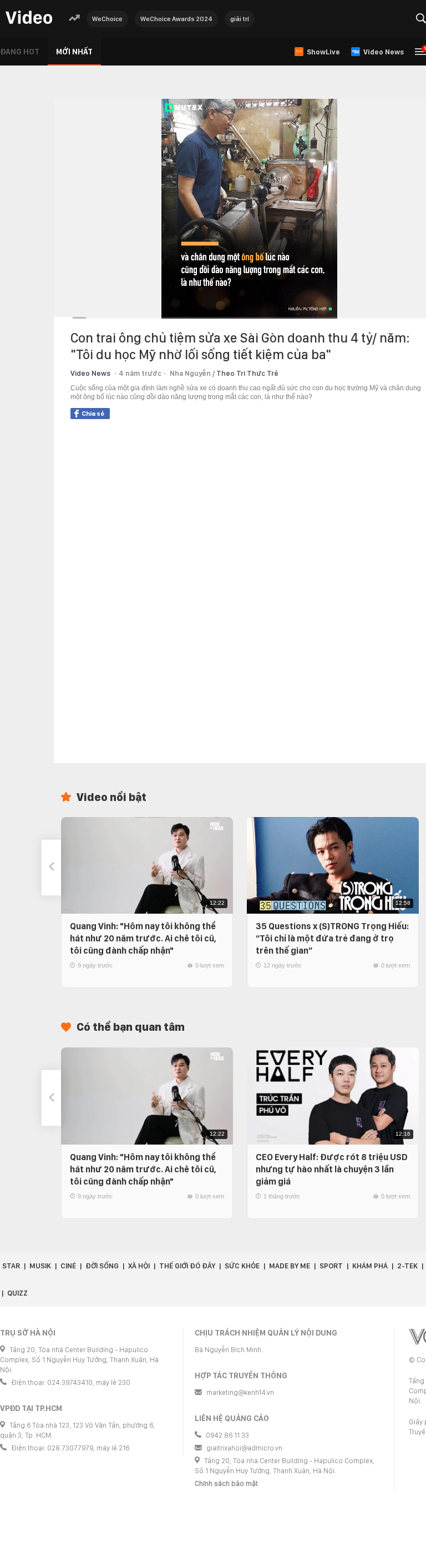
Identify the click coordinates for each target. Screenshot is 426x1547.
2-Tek (407, 1266)
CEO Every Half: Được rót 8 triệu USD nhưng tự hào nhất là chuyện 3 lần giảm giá (332, 1169)
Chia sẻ (93, 413)
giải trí (239, 19)
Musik (40, 1266)
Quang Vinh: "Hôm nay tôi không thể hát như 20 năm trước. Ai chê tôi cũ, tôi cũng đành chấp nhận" (143, 938)
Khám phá (370, 1266)
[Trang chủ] (29, 18)
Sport (331, 1266)
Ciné (68, 1266)
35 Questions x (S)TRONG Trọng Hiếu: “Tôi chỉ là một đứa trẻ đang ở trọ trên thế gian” (332, 938)
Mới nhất (74, 51)
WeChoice (107, 19)
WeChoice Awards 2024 (176, 19)
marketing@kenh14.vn (240, 1392)
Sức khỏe (242, 1266)
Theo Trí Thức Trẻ (247, 373)
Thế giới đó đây (187, 1266)
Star (11, 1266)
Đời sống (102, 1266)
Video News (90, 373)
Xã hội (139, 1266)
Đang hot (19, 51)
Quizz (17, 1293)
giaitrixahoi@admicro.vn (244, 1448)
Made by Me (289, 1266)
